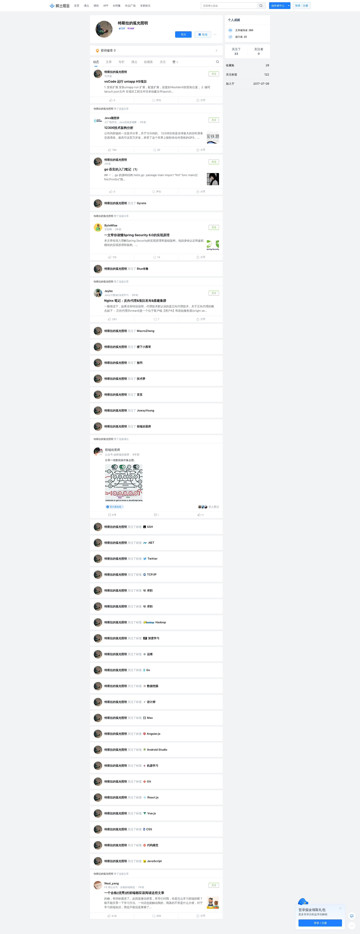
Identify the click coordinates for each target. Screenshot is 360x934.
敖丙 (139, 362)
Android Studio (157, 749)
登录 (301, 5)
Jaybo (108, 291)
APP (105, 5)
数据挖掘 (152, 686)
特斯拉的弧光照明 (115, 72)
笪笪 (139, 394)
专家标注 (145, 5)
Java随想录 (111, 118)
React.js (152, 797)
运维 (150, 654)
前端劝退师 (144, 426)
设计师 (151, 702)
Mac (150, 718)
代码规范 (152, 845)
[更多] (352, 926)
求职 (150, 590)
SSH (150, 527)
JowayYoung (145, 410)
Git (149, 781)
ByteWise (110, 225)
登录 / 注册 (320, 922)
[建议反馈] (352, 916)
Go (148, 670)
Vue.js (151, 813)
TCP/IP (152, 574)
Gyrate (141, 203)
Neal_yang (111, 883)
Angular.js (153, 733)
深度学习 (153, 638)
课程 (96, 5)
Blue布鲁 (142, 268)
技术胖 (141, 378)
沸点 (86, 5)
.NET (151, 542)
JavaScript (154, 861)
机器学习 (152, 765)
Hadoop (160, 622)
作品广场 (130, 5)
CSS (149, 829)
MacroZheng (145, 331)
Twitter (153, 558)
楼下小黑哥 (144, 347)
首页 (76, 5)
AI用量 (117, 5)
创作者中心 (277, 5)
